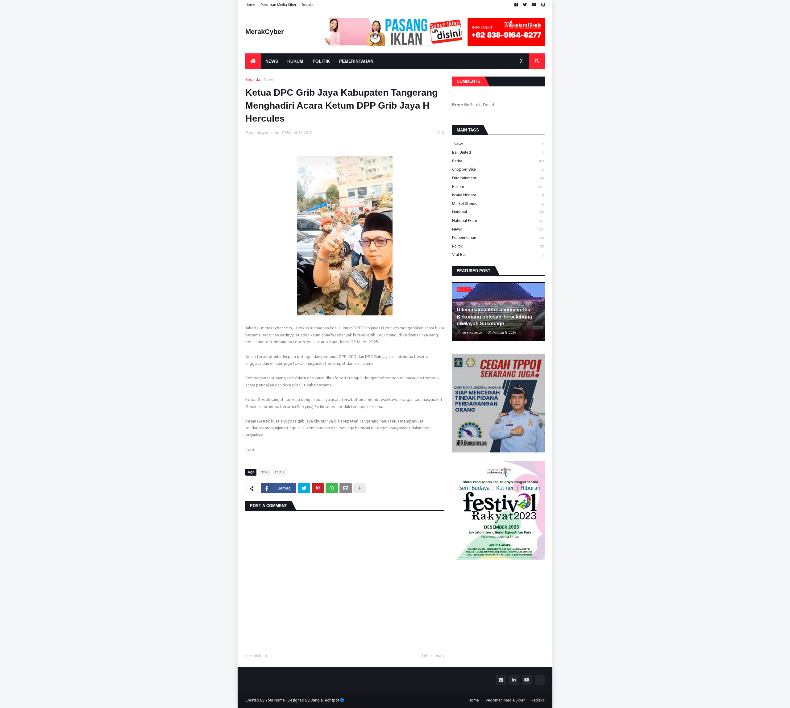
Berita (498, 161)
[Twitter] (304, 488)
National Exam (498, 220)
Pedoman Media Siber (278, 5)
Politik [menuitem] (321, 61)
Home (250, 5)
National (498, 212)
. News (498, 144)
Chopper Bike (498, 169)
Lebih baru (257, 656)
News (268, 80)
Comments (468, 81)
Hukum (498, 186)
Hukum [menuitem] (295, 61)
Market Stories (498, 203)
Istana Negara (498, 195)
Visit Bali (498, 254)
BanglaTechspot (324, 700)
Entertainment (498, 178)
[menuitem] (253, 61)
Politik (279, 472)
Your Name (275, 700)
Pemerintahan (498, 237)
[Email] (345, 488)
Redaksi (308, 5)
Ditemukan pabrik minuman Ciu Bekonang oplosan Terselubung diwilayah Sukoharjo (494, 316)
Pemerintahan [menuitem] (356, 61)
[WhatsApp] (332, 488)
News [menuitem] (271, 61)
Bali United (498, 152)
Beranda (252, 80)
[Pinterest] (318, 488)
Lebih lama (431, 656)
